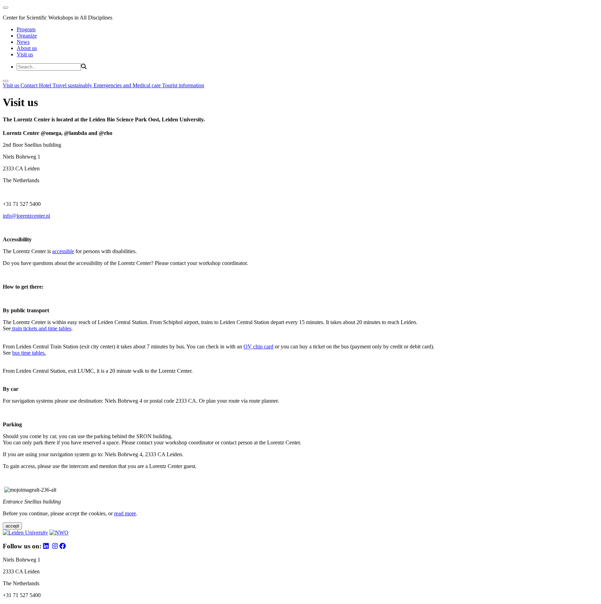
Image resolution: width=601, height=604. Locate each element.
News (23, 42)
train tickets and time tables (41, 328)
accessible (63, 251)
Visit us (25, 54)
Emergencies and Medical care (128, 85)
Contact (30, 85)
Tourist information (183, 85)
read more (125, 513)
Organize (27, 36)
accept (12, 526)
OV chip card (258, 346)
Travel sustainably (73, 85)
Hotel (46, 85)
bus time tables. (29, 353)
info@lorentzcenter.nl (26, 216)
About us (27, 48)
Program (26, 29)
